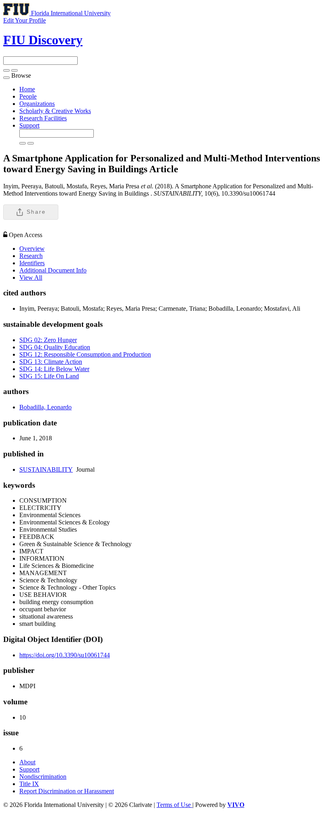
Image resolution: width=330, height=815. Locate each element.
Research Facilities (43, 118)
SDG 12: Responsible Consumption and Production (85, 354)
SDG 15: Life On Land (49, 376)
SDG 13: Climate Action (50, 361)
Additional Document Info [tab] (53, 270)
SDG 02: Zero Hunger (48, 339)
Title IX (29, 783)
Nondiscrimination (42, 776)
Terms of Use (174, 804)
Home (27, 89)
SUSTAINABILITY (46, 469)
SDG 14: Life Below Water (54, 368)
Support (29, 125)
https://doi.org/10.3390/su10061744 (64, 655)
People (28, 96)
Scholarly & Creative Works (55, 110)
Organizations (37, 103)
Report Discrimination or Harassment (66, 791)
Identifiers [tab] (32, 263)
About (27, 762)
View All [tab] (30, 277)
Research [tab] (31, 255)
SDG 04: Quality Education (54, 347)
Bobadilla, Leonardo (45, 407)
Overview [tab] (32, 248)
